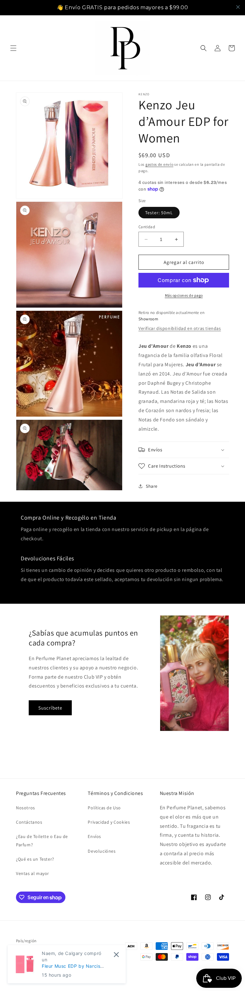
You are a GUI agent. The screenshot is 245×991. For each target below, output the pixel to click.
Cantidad (146, 227)
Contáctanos (29, 822)
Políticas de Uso (104, 808)
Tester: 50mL (159, 212)
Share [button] (152, 486)
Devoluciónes (101, 851)
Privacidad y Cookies (109, 822)
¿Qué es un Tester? (35, 859)
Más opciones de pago (184, 295)
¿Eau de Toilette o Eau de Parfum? (42, 840)
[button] (13, 48)
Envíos (94, 836)
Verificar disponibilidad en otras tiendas (179, 328)
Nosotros (25, 808)
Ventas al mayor (32, 873)
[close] (238, 7)
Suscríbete (50, 708)
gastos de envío (159, 164)
